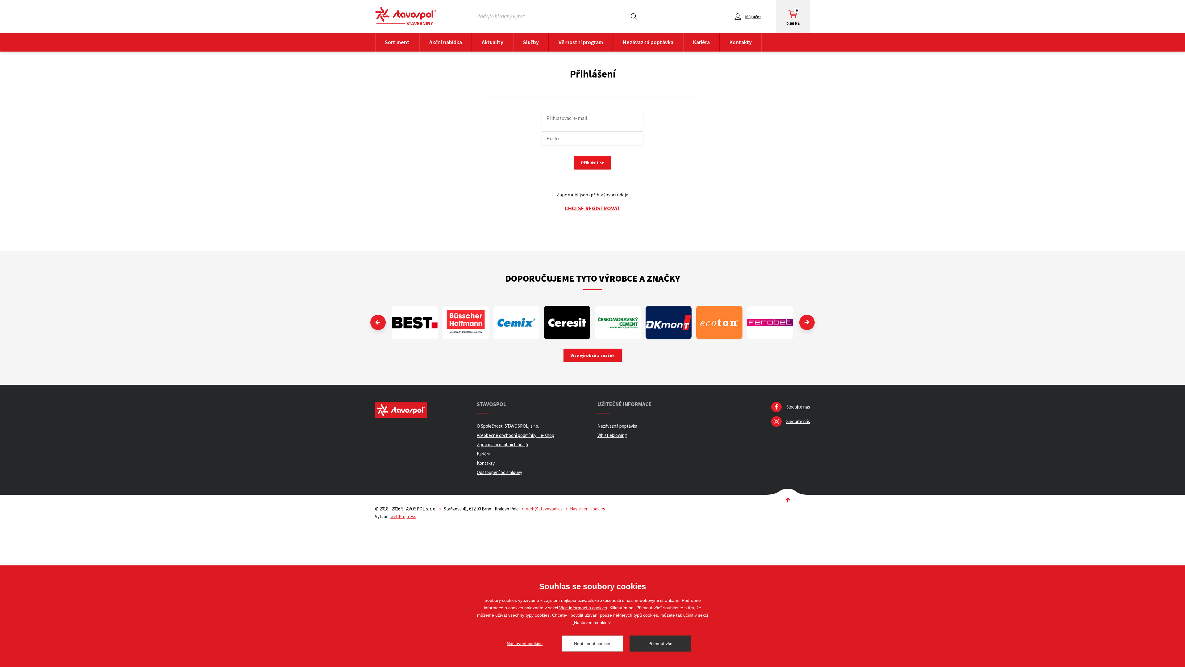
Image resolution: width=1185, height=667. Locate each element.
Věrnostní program (581, 42)
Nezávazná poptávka (648, 42)
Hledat (633, 16)
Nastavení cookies (587, 509)
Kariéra (701, 42)
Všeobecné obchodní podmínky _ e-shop (515, 435)
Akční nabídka (445, 42)
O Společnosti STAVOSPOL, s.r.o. (508, 426)
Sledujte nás (798, 407)
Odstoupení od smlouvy (499, 472)
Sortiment (397, 42)
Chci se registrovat (592, 208)
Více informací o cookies (583, 607)
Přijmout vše (660, 643)
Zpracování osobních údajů (502, 444)
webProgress (403, 516)
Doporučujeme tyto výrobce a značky (592, 278)
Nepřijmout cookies (592, 643)
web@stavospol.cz (544, 509)
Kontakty (741, 42)
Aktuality (492, 42)
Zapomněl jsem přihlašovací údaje (592, 194)
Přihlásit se (592, 163)
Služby (531, 42)
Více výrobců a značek (593, 355)
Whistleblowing (612, 435)
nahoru (787, 500)
